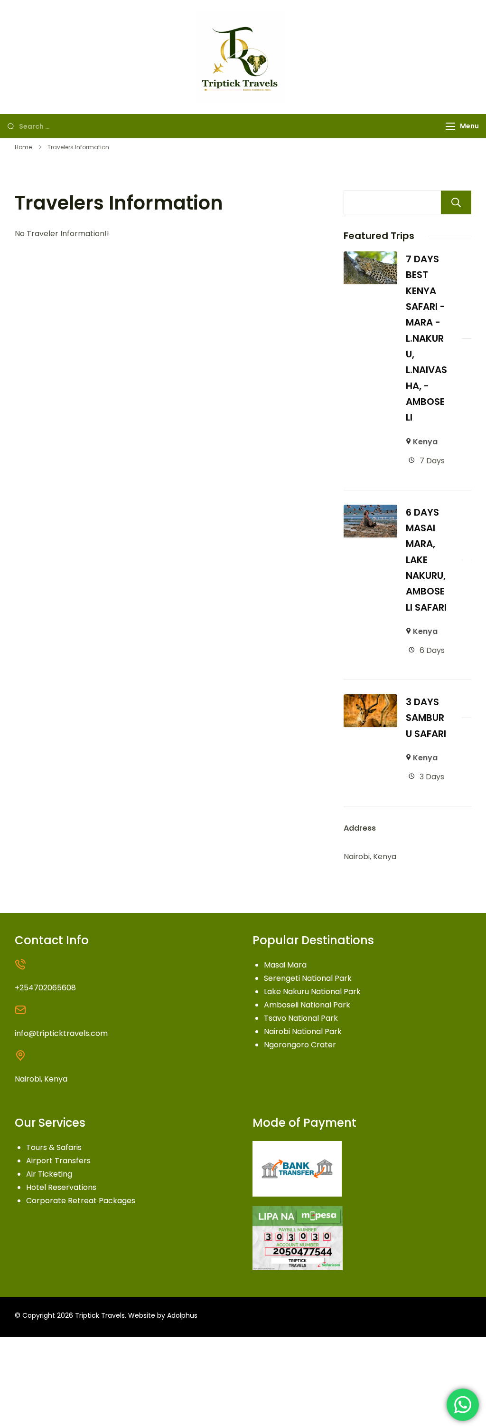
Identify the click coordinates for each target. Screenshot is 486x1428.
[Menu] (450, 126)
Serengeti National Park (308, 978)
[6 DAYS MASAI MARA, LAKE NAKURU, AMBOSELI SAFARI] (370, 511)
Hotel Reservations (61, 1187)
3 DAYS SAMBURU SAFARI (426, 717)
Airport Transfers (58, 1160)
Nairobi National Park (303, 1031)
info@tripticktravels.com (61, 1033)
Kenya (425, 441)
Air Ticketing (49, 1174)
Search (456, 202)
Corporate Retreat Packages (80, 1200)
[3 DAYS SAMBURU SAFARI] (370, 700)
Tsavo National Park (301, 1018)
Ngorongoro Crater (300, 1044)
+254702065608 (45, 987)
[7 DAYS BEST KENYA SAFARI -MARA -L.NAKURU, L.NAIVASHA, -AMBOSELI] (370, 257)
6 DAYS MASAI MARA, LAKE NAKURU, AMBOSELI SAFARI (426, 560)
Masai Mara (285, 964)
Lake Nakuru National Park (312, 991)
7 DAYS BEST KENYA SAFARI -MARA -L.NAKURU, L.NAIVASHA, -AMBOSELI (426, 338)
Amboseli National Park (307, 1004)
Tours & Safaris (54, 1147)
